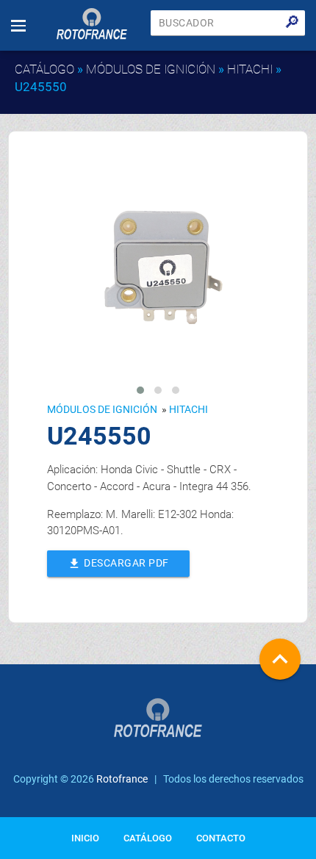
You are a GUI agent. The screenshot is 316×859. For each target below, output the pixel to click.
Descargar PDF (118, 563)
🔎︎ (292, 22)
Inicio (85, 838)
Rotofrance (122, 779)
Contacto (220, 838)
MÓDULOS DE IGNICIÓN (150, 69)
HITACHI (250, 69)
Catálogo (44, 69)
